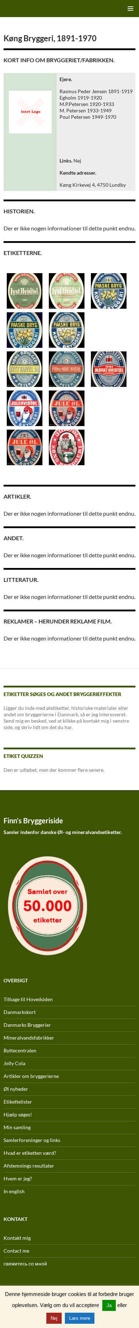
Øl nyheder (16, 1089)
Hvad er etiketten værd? (30, 1153)
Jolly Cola (14, 1063)
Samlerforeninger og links (32, 1140)
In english (14, 1191)
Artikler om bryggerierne (31, 1076)
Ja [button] (109, 1305)
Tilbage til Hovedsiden (28, 999)
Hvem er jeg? (18, 1178)
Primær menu (130, 8)
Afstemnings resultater (29, 1166)
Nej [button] (54, 1318)
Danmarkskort (20, 1012)
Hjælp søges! (18, 1114)
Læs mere (79, 1318)
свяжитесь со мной (25, 1263)
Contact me (16, 1251)
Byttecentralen (20, 1050)
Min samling (17, 1127)
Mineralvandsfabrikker (29, 1038)
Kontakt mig (17, 1238)
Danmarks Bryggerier (27, 1025)
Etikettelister (18, 1102)
